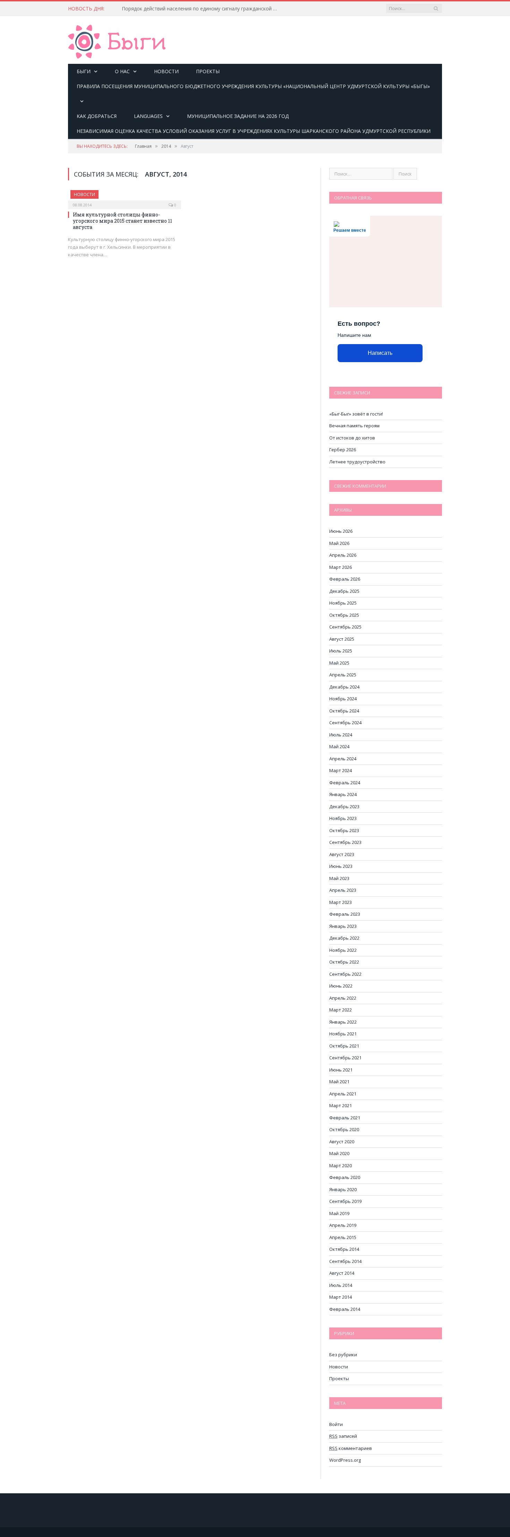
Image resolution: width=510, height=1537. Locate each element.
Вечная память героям (354, 425)
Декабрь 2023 (344, 806)
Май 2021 (339, 1081)
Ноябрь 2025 (343, 603)
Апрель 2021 (342, 1094)
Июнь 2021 (340, 1070)
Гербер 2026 (342, 449)
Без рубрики (343, 1354)
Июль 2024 (340, 735)
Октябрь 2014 (344, 1249)
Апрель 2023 (342, 890)
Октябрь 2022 (344, 962)
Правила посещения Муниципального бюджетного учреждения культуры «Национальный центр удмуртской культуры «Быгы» (253, 86)
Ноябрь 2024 (343, 698)
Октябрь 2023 (344, 830)
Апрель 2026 (342, 555)
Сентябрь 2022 (345, 974)
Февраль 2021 (344, 1118)
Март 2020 (340, 1165)
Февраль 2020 (344, 1177)
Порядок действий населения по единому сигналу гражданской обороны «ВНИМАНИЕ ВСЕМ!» (201, 9)
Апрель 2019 (342, 1225)
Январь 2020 (343, 1189)
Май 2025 (339, 663)
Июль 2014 (340, 1285)
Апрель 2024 (342, 758)
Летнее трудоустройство (357, 462)
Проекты (208, 71)
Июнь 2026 (340, 531)
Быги (84, 71)
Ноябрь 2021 (343, 1034)
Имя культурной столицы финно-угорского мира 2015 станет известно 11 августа (122, 220)
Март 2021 (340, 1105)
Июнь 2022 (340, 986)
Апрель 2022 (342, 998)
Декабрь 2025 (344, 591)
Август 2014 (341, 1273)
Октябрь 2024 (344, 711)
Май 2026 (339, 543)
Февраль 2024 (344, 782)
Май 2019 (339, 1213)
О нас (122, 71)
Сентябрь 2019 (345, 1201)
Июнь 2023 (340, 866)
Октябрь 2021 (344, 1046)
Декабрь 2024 (344, 687)
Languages (148, 116)
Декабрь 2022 (344, 938)
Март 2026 (340, 567)
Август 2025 (341, 639)
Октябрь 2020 (344, 1129)
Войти (336, 1424)
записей (343, 1436)
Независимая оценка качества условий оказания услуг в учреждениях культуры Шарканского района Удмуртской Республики (254, 131)
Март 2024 (340, 770)
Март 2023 (340, 902)
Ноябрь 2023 (343, 818)
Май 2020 (339, 1153)
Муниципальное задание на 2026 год (238, 116)
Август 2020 (341, 1141)
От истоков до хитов (352, 438)
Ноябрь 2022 (343, 950)
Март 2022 (340, 1010)
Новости (166, 71)
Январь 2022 (343, 1022)
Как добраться (97, 116)
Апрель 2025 (342, 675)
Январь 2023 (343, 926)
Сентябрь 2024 (345, 722)
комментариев (350, 1448)
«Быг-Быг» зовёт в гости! (356, 414)
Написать (380, 353)
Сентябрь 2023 (345, 842)
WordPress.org (345, 1460)
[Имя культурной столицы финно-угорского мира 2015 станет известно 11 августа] (124, 197)
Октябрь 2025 (344, 615)
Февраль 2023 (344, 914)
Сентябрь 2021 (345, 1057)
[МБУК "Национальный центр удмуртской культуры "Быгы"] (116, 40)
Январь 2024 (343, 794)
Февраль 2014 (344, 1309)
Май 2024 (339, 746)
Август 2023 (341, 854)
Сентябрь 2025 (345, 627)
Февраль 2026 (344, 579)
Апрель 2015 (342, 1237)
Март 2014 (340, 1297)
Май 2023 (339, 878)
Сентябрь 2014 (345, 1261)
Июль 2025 (340, 651)
